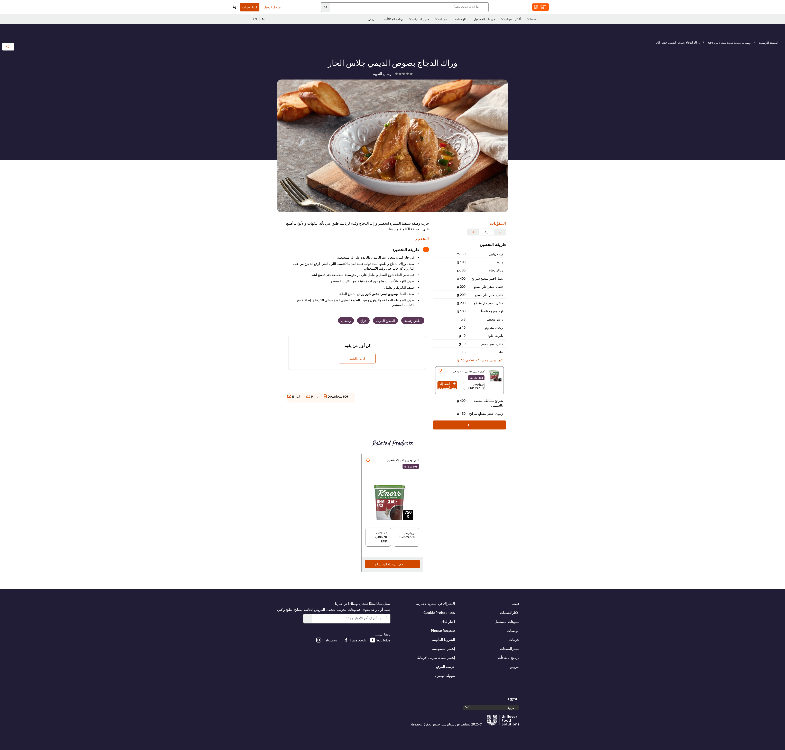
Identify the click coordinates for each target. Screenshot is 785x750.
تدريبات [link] (442, 19)
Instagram (331, 640)
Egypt (512, 698)
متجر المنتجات (509, 648)
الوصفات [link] (460, 19)
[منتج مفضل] (439, 371)
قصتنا (515, 603)
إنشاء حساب (249, 7)
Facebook (358, 640)
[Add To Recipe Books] (8, 46)
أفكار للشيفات (509, 612)
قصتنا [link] (533, 19)
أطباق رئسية (412, 320)
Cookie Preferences (439, 612)
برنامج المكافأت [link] (393, 19)
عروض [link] (372, 19)
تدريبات (514, 639)
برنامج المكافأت (508, 657)
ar (264, 19)
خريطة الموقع (445, 666)
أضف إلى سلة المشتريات (447, 385)
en (255, 19)
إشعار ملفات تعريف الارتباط (436, 657)
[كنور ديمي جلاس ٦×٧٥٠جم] (392, 499)
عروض (514, 666)
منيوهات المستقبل (507, 621)
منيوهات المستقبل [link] (484, 19)
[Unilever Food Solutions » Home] (540, 7)
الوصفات (513, 630)
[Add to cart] (234, 7)
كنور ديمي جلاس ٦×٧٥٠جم (403, 460)
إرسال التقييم (357, 358)
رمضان (346, 320)
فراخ (363, 320)
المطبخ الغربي (385, 320)
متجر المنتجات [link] (420, 19)
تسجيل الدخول (272, 7)
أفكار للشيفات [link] (512, 19)
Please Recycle (443, 630)
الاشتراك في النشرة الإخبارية (435, 603)
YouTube (383, 640)
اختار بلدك (448, 621)
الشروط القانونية (443, 639)
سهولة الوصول (445, 675)
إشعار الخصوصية (443, 648)
